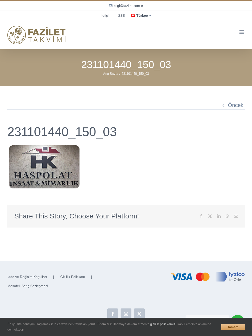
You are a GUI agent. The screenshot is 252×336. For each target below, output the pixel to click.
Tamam (232, 327)
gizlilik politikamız (162, 324)
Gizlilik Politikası (72, 277)
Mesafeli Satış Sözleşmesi (27, 286)
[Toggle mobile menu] (242, 32)
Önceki (236, 105)
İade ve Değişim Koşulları (27, 277)
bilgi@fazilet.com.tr (128, 6)
